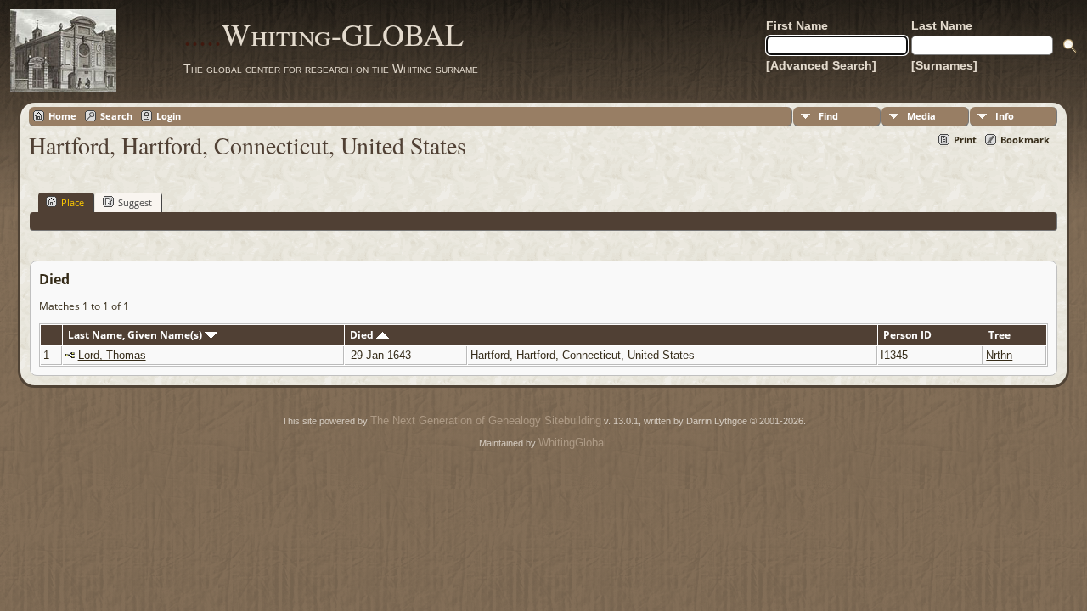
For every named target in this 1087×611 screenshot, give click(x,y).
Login (168, 115)
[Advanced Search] (821, 65)
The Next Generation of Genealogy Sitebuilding (485, 420)
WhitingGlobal (572, 442)
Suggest (135, 202)
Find (828, 115)
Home (62, 115)
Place (72, 202)
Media (921, 115)
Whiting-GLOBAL (323, 34)
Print (965, 139)
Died (363, 335)
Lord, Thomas (112, 355)
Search (116, 115)
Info (1004, 115)
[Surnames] (944, 65)
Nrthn (999, 355)
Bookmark (1025, 139)
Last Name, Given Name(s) (136, 335)
